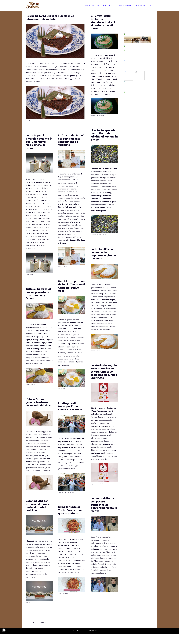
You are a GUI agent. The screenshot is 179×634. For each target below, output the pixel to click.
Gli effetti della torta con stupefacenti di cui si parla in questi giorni (103, 22)
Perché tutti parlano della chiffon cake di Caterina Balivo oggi (71, 286)
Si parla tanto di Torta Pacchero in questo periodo (70, 510)
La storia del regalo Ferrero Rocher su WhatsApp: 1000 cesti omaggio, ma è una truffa (104, 371)
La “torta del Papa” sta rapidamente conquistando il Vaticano (71, 140)
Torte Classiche (109, 5)
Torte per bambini (124, 5)
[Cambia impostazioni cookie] (4, 630)
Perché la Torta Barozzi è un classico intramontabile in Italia (50, 17)
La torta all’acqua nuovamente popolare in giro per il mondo (104, 254)
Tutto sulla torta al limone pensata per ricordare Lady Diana (38, 293)
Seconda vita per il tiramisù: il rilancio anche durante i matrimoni (38, 505)
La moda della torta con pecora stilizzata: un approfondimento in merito (104, 505)
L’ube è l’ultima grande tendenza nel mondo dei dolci (38, 402)
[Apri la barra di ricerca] (150, 5)
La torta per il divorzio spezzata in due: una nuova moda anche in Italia (39, 142)
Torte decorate (140, 5)
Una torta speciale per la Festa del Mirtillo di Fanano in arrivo (104, 135)
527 (35, 623)
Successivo (43, 623)
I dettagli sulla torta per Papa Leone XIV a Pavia (70, 406)
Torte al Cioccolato (91, 5)
